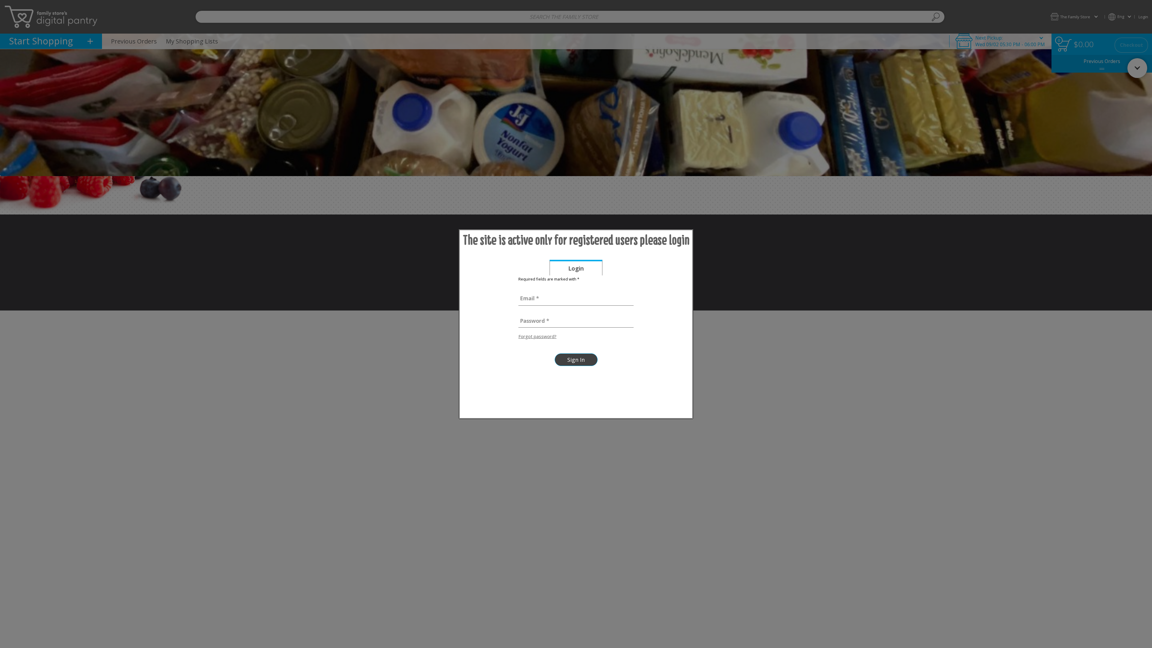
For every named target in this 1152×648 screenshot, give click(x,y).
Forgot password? (537, 336)
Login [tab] (585, 269)
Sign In (576, 359)
